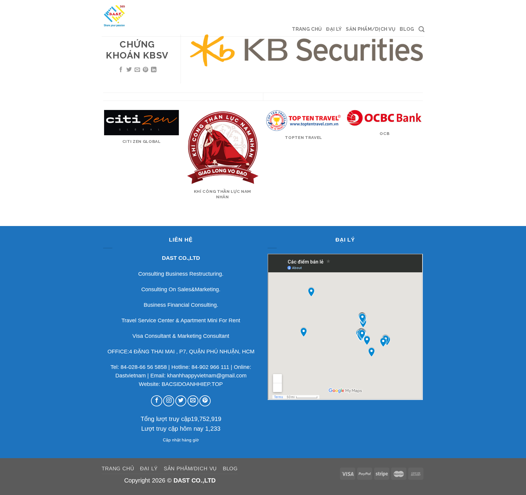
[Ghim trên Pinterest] (145, 70)
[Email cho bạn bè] (137, 70)
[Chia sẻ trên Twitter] (129, 70)
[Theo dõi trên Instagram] (168, 400)
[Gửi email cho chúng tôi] (193, 400)
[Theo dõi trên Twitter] (180, 400)
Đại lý (334, 29)
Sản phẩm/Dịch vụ (370, 29)
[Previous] (104, 167)
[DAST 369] (132, 15)
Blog (407, 29)
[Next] (421, 167)
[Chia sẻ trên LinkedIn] (153, 70)
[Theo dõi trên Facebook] (156, 400)
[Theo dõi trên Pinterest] (204, 400)
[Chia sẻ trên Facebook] (121, 70)
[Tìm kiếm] (421, 29)
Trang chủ (307, 29)
